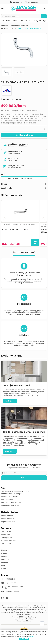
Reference (5, 560)
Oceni (3, 568)
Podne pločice (6, 535)
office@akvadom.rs (14, 167)
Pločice (16, 20)
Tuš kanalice (6, 544)
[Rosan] (24, 90)
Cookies (31, 636)
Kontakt (4, 557)
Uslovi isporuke (7, 516)
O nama (4, 554)
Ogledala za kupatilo (9, 541)
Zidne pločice (6, 538)
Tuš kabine (5, 20)
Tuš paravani (6, 532)
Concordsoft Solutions (26, 619)
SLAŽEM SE (24, 639)
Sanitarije (25, 20)
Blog (3, 565)
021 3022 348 (12, 160)
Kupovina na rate (8, 522)
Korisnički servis (7, 519)
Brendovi (4, 562)
